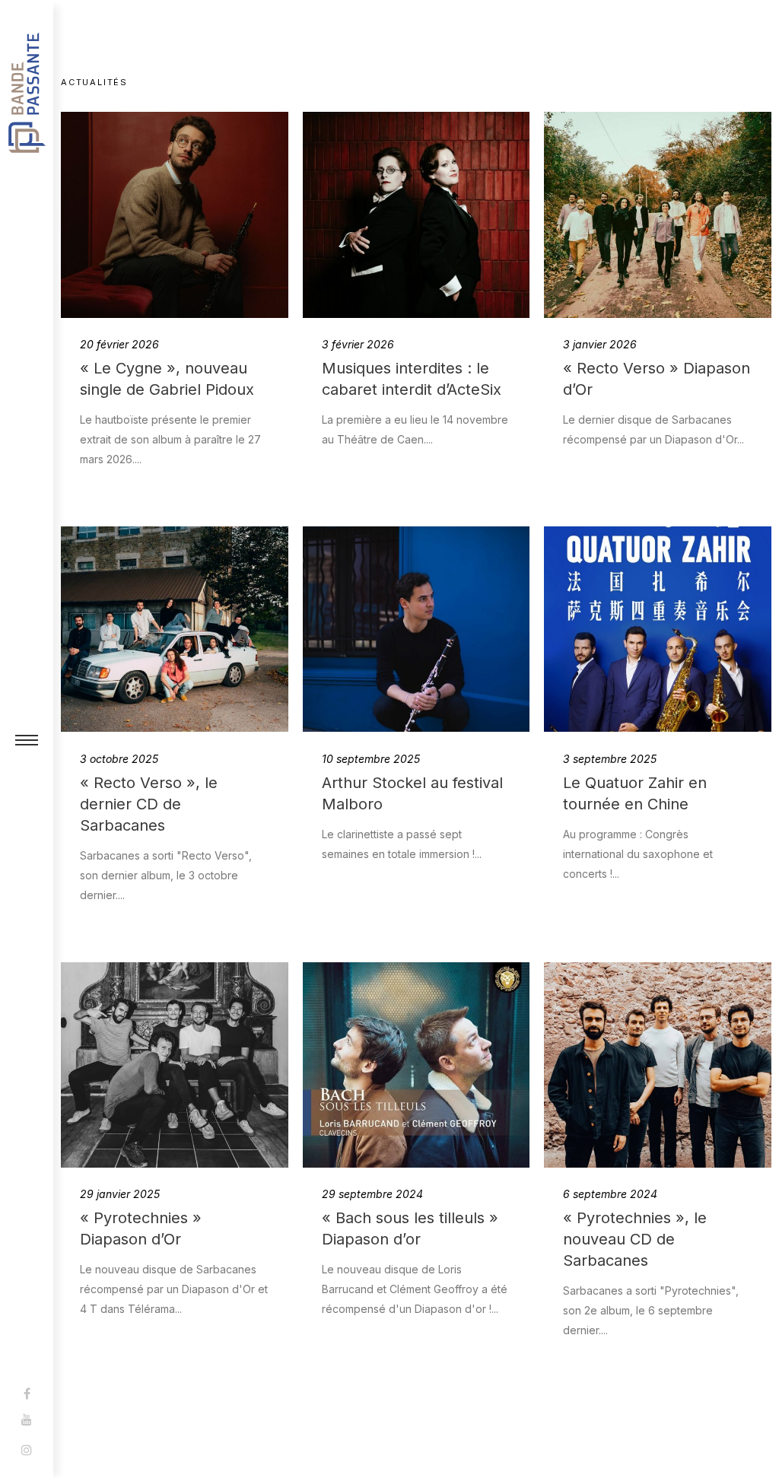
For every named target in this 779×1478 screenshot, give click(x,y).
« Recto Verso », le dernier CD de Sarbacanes (149, 804)
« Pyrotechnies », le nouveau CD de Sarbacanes (635, 1239)
